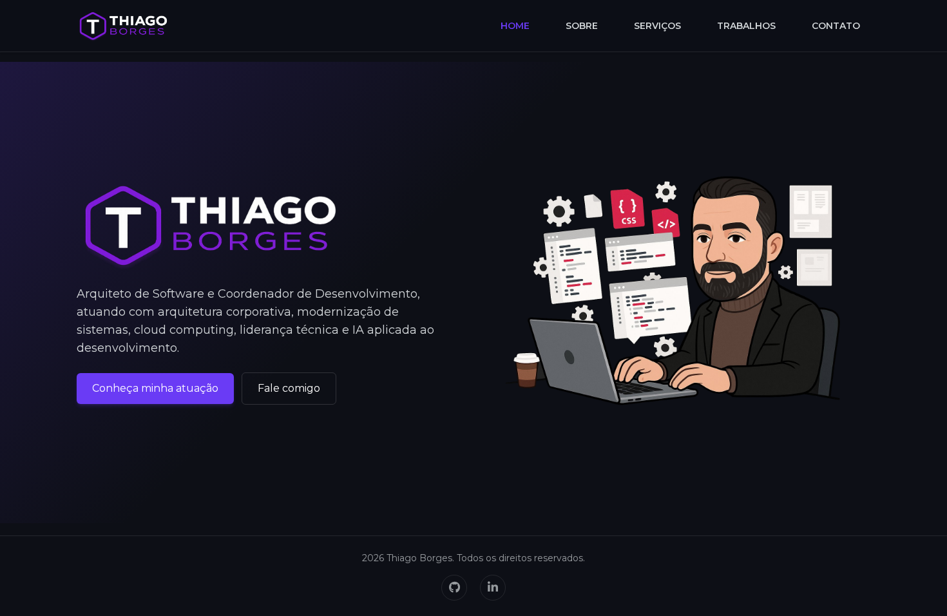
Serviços (657, 26)
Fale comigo (289, 388)
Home (515, 26)
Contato (836, 26)
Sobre (582, 26)
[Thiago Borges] (123, 25)
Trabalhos (746, 26)
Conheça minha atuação (155, 388)
